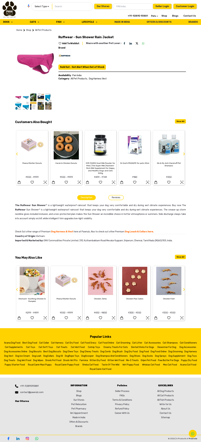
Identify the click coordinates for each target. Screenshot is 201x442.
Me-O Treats (132, 360)
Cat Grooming (123, 342)
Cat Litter (137, 342)
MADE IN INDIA (122, 22)
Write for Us (165, 404)
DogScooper (87, 356)
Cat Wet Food (78, 347)
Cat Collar (44, 342)
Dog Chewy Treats (89, 351)
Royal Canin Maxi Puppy (40, 364)
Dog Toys (192, 356)
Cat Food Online (106, 342)
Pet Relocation (79, 404)
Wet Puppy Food (130, 364)
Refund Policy (122, 408)
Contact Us (189, 16)
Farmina (84, 360)
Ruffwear (20, 209)
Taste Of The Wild (110, 364)
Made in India (79, 417)
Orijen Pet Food (148, 360)
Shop (164, 16)
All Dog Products (165, 391)
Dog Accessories (187, 347)
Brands (78, 426)
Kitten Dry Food (98, 360)
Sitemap (165, 417)
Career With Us (122, 413)
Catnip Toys (94, 347)
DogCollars (48, 356)
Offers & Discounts (78, 422)
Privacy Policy (122, 404)
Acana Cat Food (188, 364)
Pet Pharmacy (78, 408)
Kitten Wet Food (116, 360)
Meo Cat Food (170, 364)
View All (180, 121)
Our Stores (103, 6)
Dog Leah (36, 356)
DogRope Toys (72, 356)
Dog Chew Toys (70, 351)
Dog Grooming (175, 351)
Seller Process (122, 391)
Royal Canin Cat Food (100, 369)
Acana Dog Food (12, 342)
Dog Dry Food (131, 351)
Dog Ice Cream (22, 356)
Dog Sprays (160, 356)
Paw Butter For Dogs (168, 360)
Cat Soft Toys (46, 347)
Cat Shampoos (170, 342)
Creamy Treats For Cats (115, 347)
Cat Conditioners (188, 342)
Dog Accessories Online (15, 351)
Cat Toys (30, 347)
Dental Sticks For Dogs (142, 347)
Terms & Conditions (122, 400)
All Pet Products (43, 30)
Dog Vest (8, 356)
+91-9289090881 (29, 386)
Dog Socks (147, 356)
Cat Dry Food (72, 342)
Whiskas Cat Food (151, 364)
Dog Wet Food (24, 360)
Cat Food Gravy (88, 342)
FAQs (122, 395)
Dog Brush (117, 351)
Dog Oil (59, 356)
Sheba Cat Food (90, 364)
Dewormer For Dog (167, 347)
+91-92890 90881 (138, 16)
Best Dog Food (29, 342)
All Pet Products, (79, 78)
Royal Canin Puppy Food (67, 364)
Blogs (175, 16)
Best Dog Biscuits (52, 351)
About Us (165, 408)
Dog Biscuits (35, 351)
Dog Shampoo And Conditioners (112, 356)
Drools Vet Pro (70, 360)
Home (19, 30)
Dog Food (144, 351)
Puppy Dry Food (189, 360)
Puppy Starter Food (15, 364)
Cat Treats (61, 347)
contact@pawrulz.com (31, 392)
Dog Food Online (159, 351)
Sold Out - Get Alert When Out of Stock (82, 67)
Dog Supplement (176, 356)
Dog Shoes (135, 356)
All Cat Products (165, 395)
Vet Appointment (79, 413)
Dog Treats (9, 360)
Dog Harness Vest (98, 78)
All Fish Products (165, 400)
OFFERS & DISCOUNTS (159, 22)
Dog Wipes (38, 360)
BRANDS (193, 22)
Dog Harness (190, 351)
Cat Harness (57, 342)
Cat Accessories (152, 342)
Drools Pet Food (53, 360)
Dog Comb (105, 351)
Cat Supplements (14, 347)
